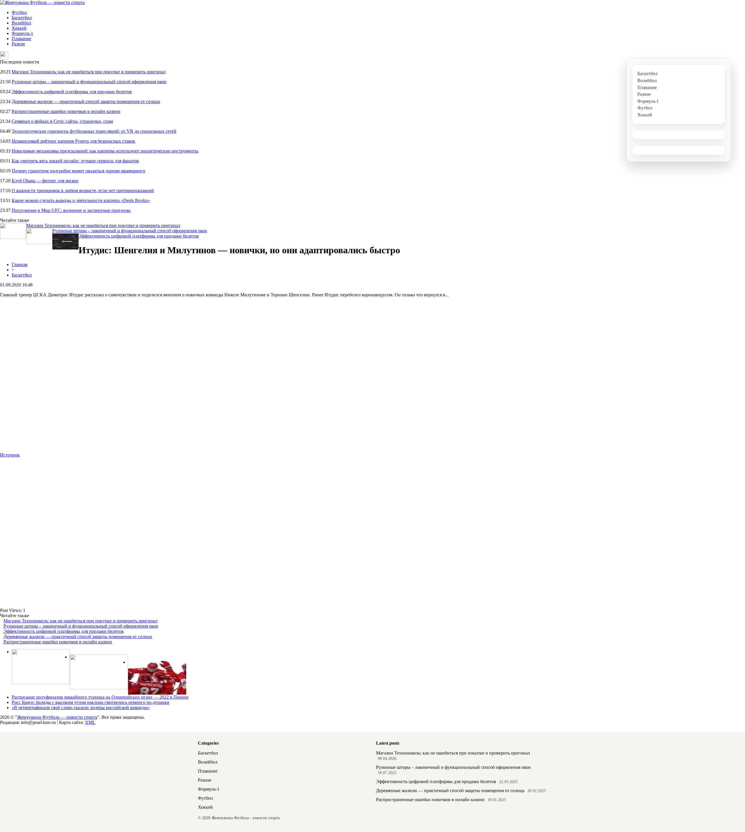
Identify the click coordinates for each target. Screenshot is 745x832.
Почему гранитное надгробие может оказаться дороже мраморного (78, 170)
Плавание (21, 38)
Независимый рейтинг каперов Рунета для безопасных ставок (73, 141)
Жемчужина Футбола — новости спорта (57, 717)
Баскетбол (22, 17)
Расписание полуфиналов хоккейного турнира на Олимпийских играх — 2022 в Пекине (100, 697)
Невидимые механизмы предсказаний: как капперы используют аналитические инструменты (105, 150)
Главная (19, 264)
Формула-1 (22, 33)
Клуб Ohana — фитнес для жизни (45, 180)
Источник (10, 454)
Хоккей (19, 28)
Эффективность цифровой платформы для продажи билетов (72, 91)
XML (90, 722)
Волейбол (21, 22)
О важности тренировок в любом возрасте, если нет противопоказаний (83, 190)
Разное (18, 43)
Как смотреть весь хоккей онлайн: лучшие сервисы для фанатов (75, 160)
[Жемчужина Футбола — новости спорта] (42, 2)
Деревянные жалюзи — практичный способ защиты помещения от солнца (86, 101)
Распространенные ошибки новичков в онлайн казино (66, 111)
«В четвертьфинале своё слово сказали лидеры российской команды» (81, 707)
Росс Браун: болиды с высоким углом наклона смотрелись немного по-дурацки (90, 702)
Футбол (19, 12)
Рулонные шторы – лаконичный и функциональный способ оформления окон (89, 81)
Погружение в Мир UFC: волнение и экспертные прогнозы (71, 210)
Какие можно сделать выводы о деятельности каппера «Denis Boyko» (81, 200)
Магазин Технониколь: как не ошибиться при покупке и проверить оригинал (89, 71)
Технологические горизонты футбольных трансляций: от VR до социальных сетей (94, 131)
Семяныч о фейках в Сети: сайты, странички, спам (62, 121)
